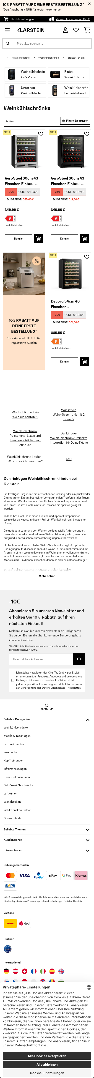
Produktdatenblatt (14, 225)
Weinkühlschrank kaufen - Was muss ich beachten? (25, 459)
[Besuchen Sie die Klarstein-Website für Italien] (43, 971)
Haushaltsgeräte (20, 57)
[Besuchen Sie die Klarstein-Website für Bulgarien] (61, 982)
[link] (24, 151)
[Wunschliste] (76, 30)
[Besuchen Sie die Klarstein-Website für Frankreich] (34, 971)
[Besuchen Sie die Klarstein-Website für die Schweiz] (24, 971)
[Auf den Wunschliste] (40, 133)
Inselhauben (11, 752)
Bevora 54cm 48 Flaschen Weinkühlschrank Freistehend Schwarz (69, 304)
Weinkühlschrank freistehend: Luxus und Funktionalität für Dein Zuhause (25, 438)
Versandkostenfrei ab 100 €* (73, 19)
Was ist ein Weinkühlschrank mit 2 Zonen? (69, 414)
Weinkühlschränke (48, 57)
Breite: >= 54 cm (76, 57)
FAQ (69, 459)
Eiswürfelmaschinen (17, 777)
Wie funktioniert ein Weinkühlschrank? (25, 414)
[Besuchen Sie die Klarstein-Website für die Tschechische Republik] (15, 982)
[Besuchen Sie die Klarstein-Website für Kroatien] (43, 982)
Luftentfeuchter (14, 744)
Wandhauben (12, 801)
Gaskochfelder (13, 818)
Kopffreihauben (14, 760)
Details (18, 238)
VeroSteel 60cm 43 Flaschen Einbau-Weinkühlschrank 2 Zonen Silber (22, 181)
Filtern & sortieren (77, 120)
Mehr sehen (47, 576)
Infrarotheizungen (15, 768)
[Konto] (65, 30)
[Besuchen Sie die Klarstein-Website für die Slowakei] (6, 982)
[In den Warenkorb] (38, 238)
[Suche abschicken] (8, 43)
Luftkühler (10, 793)
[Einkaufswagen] (87, 30)
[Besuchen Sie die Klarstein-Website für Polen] (34, 982)
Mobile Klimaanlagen (17, 735)
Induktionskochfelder (17, 810)
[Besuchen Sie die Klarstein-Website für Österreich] (15, 971)
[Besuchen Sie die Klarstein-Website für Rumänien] (52, 982)
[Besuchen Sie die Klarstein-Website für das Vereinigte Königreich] (61, 971)
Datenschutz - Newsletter (65, 687)
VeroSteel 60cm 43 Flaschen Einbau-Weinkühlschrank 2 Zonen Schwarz (68, 181)
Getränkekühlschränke (19, 785)
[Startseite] (5, 57)
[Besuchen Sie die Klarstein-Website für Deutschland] (6, 971)
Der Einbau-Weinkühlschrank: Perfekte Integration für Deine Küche (69, 437)
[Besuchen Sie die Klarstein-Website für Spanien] (52, 971)
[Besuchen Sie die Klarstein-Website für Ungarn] (24, 982)
